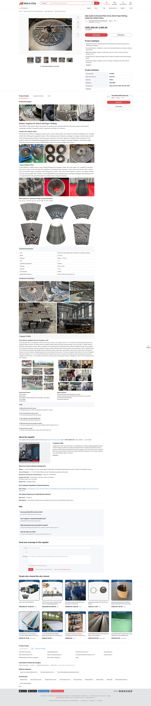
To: (27, 552)
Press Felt (38, 488)
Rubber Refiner (99, 679)
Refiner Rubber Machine (121, 679)
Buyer (96, 8)
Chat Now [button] (121, 35)
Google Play (32, 691)
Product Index (102, 695)
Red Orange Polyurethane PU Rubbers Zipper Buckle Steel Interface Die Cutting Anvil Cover (121, 603)
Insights (108, 695)
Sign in (130, 4)
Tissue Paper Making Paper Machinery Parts (68, 672)
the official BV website (55, 439)
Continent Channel (94, 695)
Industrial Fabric (108, 654)
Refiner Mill (109, 679)
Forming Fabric (32, 488)
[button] (92, 3)
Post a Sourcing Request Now (62, 569)
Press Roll (59, 488)
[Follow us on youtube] (127, 691)
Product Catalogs (41, 648)
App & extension (113, 8)
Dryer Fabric (45, 488)
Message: (25, 556)
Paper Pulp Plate (78, 679)
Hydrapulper (22, 490)
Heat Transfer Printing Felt (53, 657)
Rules (131, 8)
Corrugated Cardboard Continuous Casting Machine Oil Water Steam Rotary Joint (75, 635)
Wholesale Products (75, 695)
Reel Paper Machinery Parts (47, 672)
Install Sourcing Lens (58, 691)
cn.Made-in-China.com (90, 697)
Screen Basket (52, 488)
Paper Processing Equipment (54, 654)
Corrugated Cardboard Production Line (85, 654)
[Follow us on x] (122, 691)
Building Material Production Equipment (28, 657)
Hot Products (43, 695)
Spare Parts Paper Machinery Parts (28, 672)
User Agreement (84, 700)
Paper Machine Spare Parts (25, 654)
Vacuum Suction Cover (92, 488)
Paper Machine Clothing (25, 652)
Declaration (92, 700)
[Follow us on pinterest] (129, 691)
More (20, 686)
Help (104, 8)
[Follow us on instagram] (124, 691)
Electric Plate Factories (35, 679)
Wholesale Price (84, 695)
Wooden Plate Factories (50, 679)
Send (31, 569)
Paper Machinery (49, 11)
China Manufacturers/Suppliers (63, 695)
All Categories (24, 8)
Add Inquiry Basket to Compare (50, 66)
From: (26, 548)
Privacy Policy (100, 700)
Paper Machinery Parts (60, 11)
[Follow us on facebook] (120, 691)
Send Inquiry (96, 35)
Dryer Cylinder (66, 488)
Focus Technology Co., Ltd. (64, 700)
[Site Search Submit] (97, 3)
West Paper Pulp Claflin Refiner (26, 602)
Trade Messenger (44, 691)
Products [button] (44, 3)
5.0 (114, 97)
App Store (23, 691)
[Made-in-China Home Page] (27, 3)
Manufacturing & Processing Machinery (33, 11)
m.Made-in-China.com (79, 697)
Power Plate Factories (65, 679)
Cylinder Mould (74, 488)
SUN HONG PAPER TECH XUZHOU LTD (98, 21)
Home (20, 11)
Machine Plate (23, 679)
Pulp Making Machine (52, 652)
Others (77, 657)
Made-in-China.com (69, 697)
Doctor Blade (82, 488)
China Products (51, 695)
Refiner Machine (89, 679)
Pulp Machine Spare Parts (82, 652)
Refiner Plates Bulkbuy (25, 683)
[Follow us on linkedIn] (131, 691)
